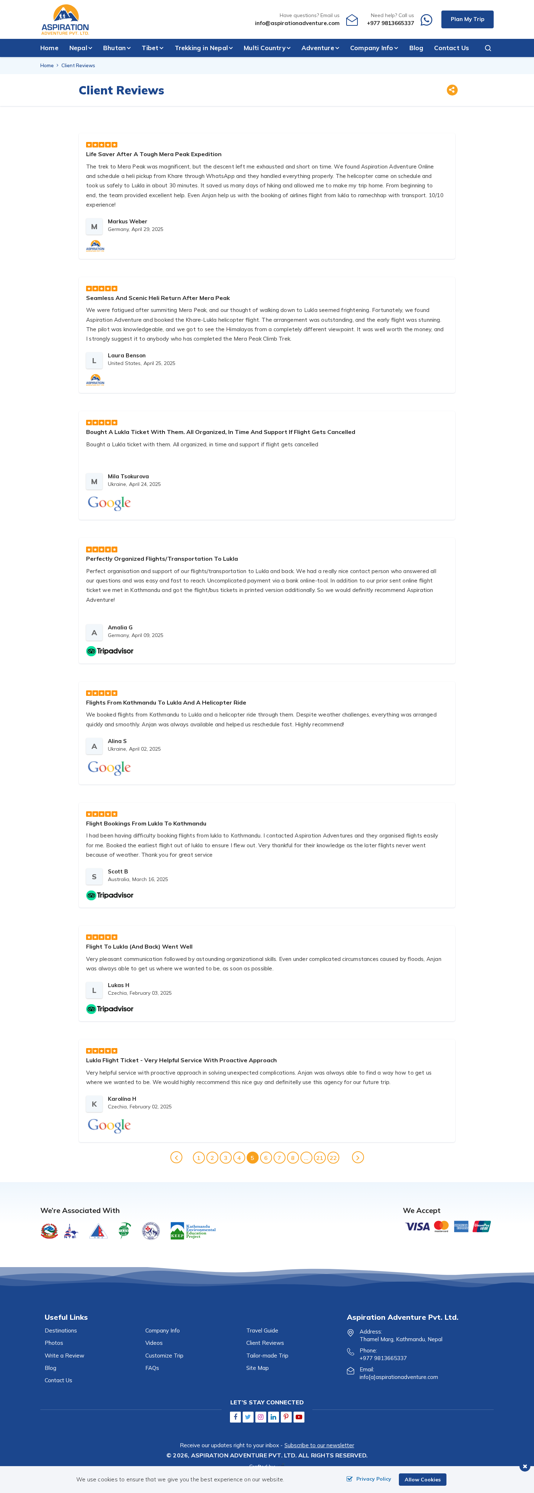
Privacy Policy (373, 1479)
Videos (154, 1342)
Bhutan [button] (114, 48)
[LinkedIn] (273, 1417)
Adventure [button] (318, 48)
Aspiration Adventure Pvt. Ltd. (244, 1455)
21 (319, 1157)
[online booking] (448, 1225)
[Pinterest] (286, 1417)
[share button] (452, 91)
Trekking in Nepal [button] (201, 48)
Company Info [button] (371, 48)
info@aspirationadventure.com (297, 23)
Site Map (257, 1367)
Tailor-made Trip (267, 1355)
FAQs (152, 1367)
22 (333, 1157)
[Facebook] (235, 1417)
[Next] (358, 1157)
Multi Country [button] (265, 48)
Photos (54, 1342)
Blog (416, 48)
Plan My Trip (467, 19)
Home (49, 48)
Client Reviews (265, 1342)
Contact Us (451, 48)
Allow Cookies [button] (423, 1479)
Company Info (162, 1330)
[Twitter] (248, 1417)
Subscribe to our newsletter (319, 1445)
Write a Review (64, 1355)
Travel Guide (262, 1330)
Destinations (61, 1330)
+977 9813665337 (390, 23)
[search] (484, 48)
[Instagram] (260, 1417)
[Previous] (176, 1157)
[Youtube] (299, 1417)
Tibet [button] (150, 48)
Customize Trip (164, 1355)
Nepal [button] (78, 48)
